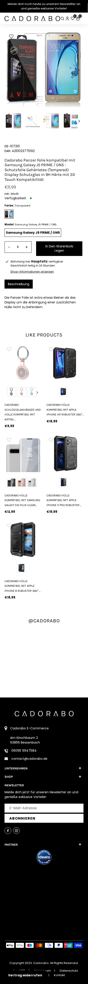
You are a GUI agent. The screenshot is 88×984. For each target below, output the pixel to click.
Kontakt (59, 975)
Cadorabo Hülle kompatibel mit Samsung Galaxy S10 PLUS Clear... (22, 500)
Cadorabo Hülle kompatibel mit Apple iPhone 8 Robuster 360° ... (22, 585)
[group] (23, 363)
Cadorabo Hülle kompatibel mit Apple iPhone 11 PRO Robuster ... (63, 500)
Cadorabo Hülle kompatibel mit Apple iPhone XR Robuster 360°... (64, 409)
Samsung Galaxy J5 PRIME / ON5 (33, 232)
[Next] (77, 70)
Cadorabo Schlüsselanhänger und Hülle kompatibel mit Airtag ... (23, 412)
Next (37, 392)
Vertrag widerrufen (25, 975)
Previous (8, 392)
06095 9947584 (24, 750)
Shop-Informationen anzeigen (32, 271)
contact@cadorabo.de (29, 758)
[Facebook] (8, 830)
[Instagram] (16, 830)
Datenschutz (69, 970)
